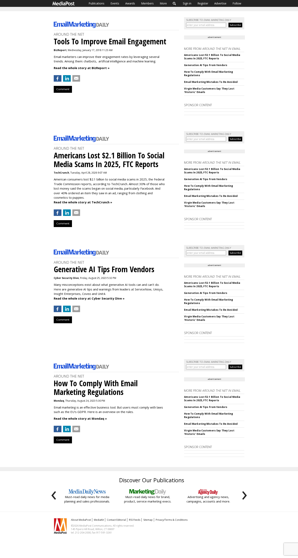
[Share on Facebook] (57, 78)
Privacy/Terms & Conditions (172, 520)
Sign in (187, 3)
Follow (237, 3)
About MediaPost (81, 520)
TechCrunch (61, 172)
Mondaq (59, 400)
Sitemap (148, 520)
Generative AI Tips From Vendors (205, 65)
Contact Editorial (116, 520)
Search (174, 3)
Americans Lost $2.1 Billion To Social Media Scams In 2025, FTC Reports (212, 56)
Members (147, 3)
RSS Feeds (134, 520)
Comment (62, 89)
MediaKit (99, 520)
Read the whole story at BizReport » (81, 68)
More (163, 3)
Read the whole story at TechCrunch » (83, 202)
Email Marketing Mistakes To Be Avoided (211, 82)
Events (114, 3)
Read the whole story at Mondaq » (80, 418)
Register (202, 3)
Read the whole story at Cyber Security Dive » (89, 298)
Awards (130, 3)
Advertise (220, 3)
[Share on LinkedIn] (67, 78)
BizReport (60, 50)
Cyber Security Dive (66, 278)
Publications (96, 3)
